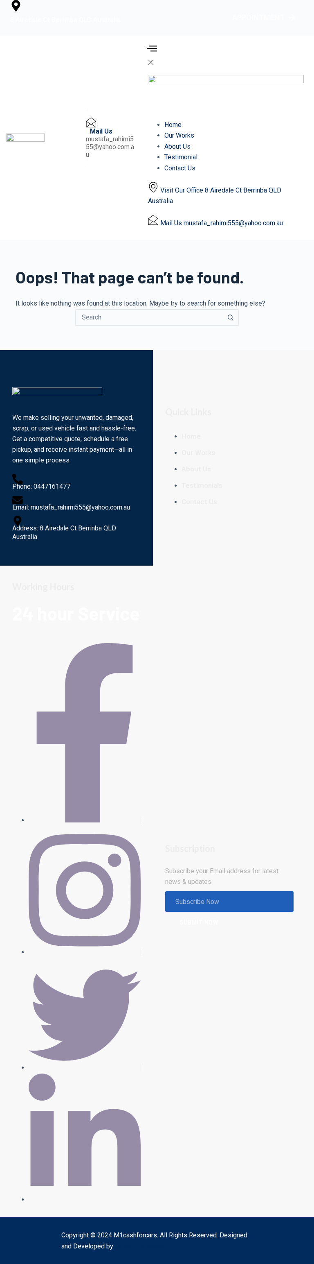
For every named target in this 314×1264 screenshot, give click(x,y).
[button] (152, 51)
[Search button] (230, 317)
